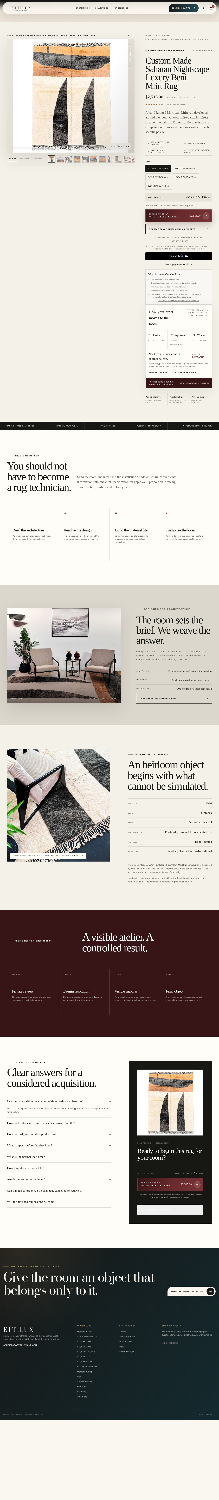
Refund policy (125, 1341)
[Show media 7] (102, 159)
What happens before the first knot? (29, 1145)
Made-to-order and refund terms (185, 300)
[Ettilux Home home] (20, 8)
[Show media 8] (110, 159)
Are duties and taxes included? (26, 1179)
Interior (24, 159)
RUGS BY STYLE (84, 1346)
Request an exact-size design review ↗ (173, 372)
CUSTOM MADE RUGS (87, 1336)
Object (12, 159)
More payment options (178, 264)
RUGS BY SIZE (83, 1356)
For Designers (121, 8)
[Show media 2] (60, 159)
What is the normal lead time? (26, 1156)
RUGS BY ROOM (84, 1361)
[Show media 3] (68, 159)
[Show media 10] (127, 159)
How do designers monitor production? (31, 1134)
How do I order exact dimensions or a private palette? (41, 1123)
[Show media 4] (77, 159)
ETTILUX (18, 1329)
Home (148, 35)
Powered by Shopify (206, 1415)
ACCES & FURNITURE (87, 1366)
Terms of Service (127, 1336)
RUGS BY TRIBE (84, 1341)
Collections (101, 8)
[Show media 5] (85, 159)
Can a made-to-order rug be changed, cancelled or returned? (44, 1190)
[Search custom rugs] (203, 8)
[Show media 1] (51, 159)
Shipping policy (164, 300)
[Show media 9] (119, 159)
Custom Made (83, 8)
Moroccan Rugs (84, 1331)
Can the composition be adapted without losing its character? (45, 1101)
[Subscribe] (215, 1343)
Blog (79, 1376)
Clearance (82, 1396)
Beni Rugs (82, 1386)
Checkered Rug (84, 1381)
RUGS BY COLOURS (86, 1351)
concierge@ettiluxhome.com (20, 1345)
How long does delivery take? (25, 1168)
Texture (38, 159)
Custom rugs (162, 35)
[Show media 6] (93, 159)
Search (122, 1331)
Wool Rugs (82, 1391)
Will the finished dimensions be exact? (31, 1202)
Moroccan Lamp (84, 1371)
